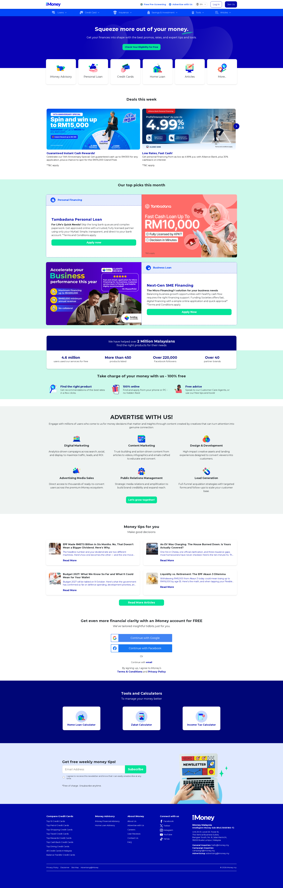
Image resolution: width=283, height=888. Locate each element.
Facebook (169, 821)
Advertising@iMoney (89, 867)
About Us (131, 821)
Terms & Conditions (129, 671)
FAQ (129, 842)
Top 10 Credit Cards (55, 821)
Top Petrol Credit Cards (57, 825)
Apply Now (189, 312)
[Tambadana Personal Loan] (189, 225)
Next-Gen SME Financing (170, 285)
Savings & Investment (163, 12)
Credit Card (90, 12)
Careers (131, 829)
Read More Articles (141, 602)
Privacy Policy (157, 671)
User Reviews (133, 834)
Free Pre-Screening (155, 4)
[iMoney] (53, 4)
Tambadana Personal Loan (76, 219)
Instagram (168, 830)
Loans (60, 12)
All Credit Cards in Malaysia (59, 851)
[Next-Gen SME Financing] (93, 293)
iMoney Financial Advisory (107, 821)
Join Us (231, 4)
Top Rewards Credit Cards (58, 838)
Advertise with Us (182, 4)
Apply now (94, 242)
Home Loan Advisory (105, 825)
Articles (224, 12)
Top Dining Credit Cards (57, 846)
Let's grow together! (141, 499)
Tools (198, 12)
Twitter (167, 825)
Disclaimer (64, 867)
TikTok (167, 839)
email (149, 662)
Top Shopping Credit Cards (59, 829)
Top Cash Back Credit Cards (59, 842)
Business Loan (162, 267)
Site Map (75, 867)
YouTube (168, 834)
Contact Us (132, 838)
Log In (216, 4)
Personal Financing (70, 200)
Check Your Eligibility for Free (141, 47)
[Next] (236, 126)
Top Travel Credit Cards (57, 834)
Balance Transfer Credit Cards (60, 855)
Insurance (124, 12)
